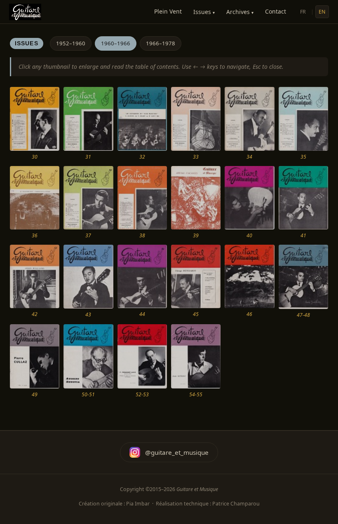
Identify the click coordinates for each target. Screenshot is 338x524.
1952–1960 (70, 43)
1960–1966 (115, 43)
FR (303, 11)
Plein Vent (168, 11)
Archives (240, 12)
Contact (275, 11)
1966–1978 (160, 43)
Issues (204, 12)
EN (322, 11)
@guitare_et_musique (177, 452)
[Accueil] (25, 12)
